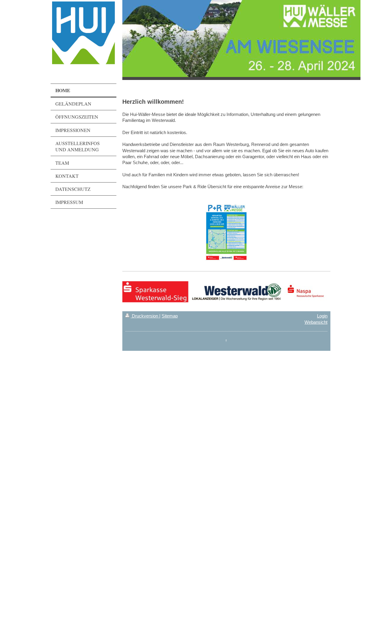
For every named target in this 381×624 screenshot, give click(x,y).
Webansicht (316, 322)
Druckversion (145, 315)
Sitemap (170, 315)
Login (322, 315)
